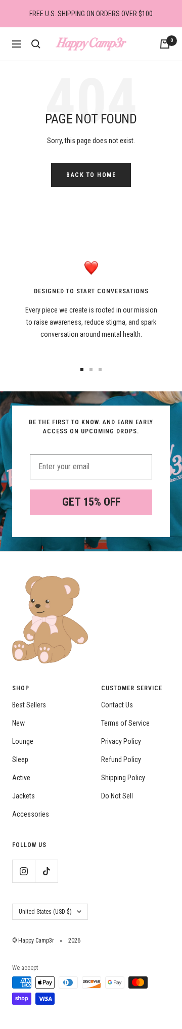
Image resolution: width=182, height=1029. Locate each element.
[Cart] (165, 44)
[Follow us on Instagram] (23, 871)
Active (21, 778)
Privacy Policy (121, 741)
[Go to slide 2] (91, 369)
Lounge (22, 741)
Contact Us (117, 705)
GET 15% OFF (91, 502)
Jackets (23, 796)
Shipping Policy (123, 778)
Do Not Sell (117, 796)
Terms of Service (125, 723)
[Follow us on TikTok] (46, 871)
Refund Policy (121, 759)
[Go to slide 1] (81, 369)
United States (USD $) (45, 911)
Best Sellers (29, 705)
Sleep (20, 759)
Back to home (91, 174)
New (18, 723)
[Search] (35, 44)
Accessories (30, 814)
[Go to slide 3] (100, 369)
